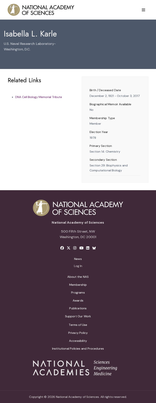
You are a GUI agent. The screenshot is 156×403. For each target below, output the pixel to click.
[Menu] (143, 10)
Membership (78, 285)
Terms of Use (78, 325)
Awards (78, 300)
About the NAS (78, 277)
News (78, 259)
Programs (78, 293)
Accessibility (78, 341)
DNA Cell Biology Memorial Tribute (38, 97)
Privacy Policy (78, 333)
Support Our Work (78, 316)
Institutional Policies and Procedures (78, 349)
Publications (78, 308)
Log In (78, 266)
